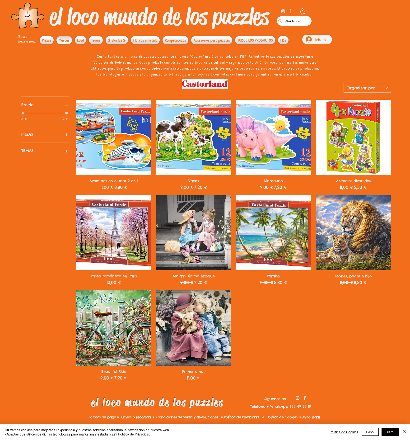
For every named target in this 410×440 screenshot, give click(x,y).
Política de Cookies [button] (344, 432)
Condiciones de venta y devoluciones (187, 417)
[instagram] (283, 11)
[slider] (23, 113)
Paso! (370, 432)
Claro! (390, 432)
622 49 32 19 (300, 406)
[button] (303, 11)
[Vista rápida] (113, 137)
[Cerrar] (404, 432)
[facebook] (290, 11)
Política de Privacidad (134, 434)
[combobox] (367, 88)
